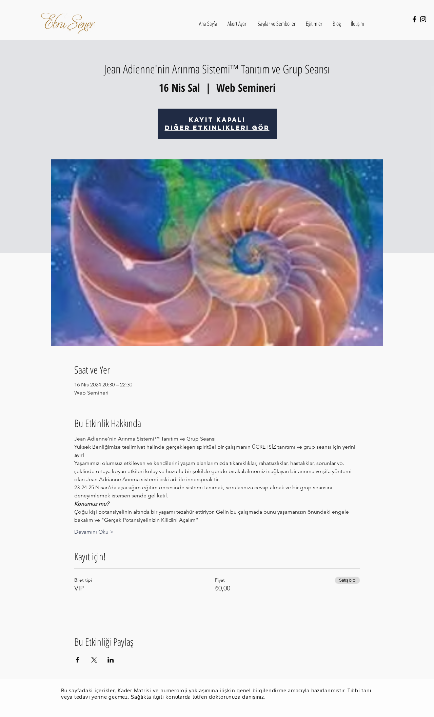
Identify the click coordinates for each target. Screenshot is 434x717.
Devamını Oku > (94, 532)
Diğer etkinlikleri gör (217, 128)
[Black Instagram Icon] (423, 19)
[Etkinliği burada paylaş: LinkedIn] (110, 660)
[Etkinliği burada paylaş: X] (94, 660)
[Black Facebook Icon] (414, 19)
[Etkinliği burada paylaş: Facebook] (77, 660)
